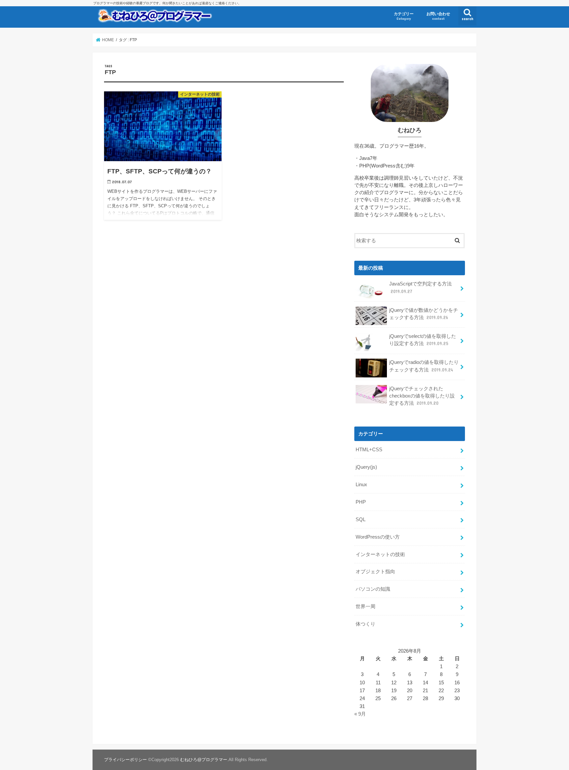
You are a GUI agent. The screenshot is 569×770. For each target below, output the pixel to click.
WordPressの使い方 (378, 537)
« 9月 (360, 714)
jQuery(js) (366, 467)
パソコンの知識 (373, 589)
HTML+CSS (369, 449)
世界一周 (365, 606)
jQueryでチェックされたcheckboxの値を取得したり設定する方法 (422, 396)
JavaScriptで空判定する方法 (420, 287)
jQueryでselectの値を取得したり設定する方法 (422, 340)
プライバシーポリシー (125, 759)
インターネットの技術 (380, 554)
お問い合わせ (438, 16)
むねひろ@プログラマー (203, 759)
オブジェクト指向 (375, 571)
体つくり (365, 624)
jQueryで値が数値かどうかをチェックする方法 (423, 314)
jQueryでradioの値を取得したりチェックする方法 (424, 366)
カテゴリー (404, 16)
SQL (361, 519)
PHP (361, 502)
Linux (361, 484)
